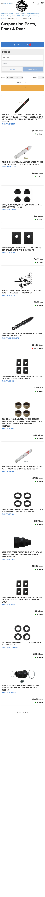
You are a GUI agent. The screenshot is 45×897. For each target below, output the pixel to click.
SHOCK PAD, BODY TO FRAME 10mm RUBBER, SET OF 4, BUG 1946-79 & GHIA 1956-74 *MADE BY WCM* (22, 599)
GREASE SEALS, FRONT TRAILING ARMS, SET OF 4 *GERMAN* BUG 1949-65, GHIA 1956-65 (22, 510)
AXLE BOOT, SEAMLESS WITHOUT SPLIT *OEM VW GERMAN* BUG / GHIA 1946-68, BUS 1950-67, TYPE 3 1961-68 (22, 554)
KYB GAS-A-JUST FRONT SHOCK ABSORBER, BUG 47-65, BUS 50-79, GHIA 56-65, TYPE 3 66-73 (22, 468)
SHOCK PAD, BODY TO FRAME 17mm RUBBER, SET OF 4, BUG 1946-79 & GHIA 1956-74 (22, 377)
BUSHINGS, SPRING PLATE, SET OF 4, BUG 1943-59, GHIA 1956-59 (21, 643)
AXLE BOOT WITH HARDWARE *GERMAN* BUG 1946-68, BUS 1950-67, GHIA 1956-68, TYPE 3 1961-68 (20, 687)
